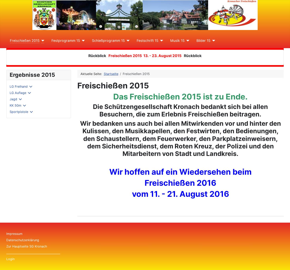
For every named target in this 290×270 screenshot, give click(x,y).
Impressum (14, 234)
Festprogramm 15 (65, 40)
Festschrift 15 (147, 40)
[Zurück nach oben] (283, 263)
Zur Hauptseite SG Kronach (26, 246)
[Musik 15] (187, 40)
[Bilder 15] (212, 40)
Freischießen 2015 (25, 40)
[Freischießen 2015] (42, 40)
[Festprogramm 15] (82, 40)
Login (10, 259)
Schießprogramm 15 (108, 40)
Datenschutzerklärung (22, 240)
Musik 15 (177, 40)
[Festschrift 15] (160, 40)
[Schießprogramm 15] (127, 40)
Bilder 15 (203, 40)
